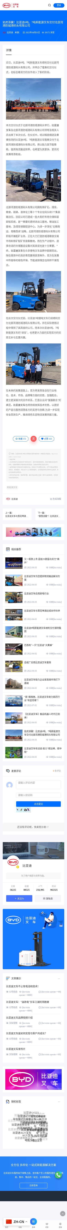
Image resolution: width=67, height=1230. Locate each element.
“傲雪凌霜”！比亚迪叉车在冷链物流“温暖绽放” (50, 516)
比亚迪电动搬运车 (31, 1121)
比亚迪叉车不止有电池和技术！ (23, 986)
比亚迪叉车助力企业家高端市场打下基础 (42, 681)
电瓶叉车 (30, 1135)
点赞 (48, 439)
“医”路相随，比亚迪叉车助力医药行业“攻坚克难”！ (42, 699)
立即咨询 (33, 1185)
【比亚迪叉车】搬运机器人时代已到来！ (42, 716)
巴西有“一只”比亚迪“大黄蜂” (38, 645)
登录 (59, 5)
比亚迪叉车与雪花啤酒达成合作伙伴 (17, 516)
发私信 (49, 898)
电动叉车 (37, 1135)
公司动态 (13, 992)
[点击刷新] (23, 809)
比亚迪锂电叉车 (39, 1142)
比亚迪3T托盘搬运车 (37, 1123)
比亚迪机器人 (40, 1131)
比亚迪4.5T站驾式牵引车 (32, 1112)
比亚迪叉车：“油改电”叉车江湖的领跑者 (27, 1002)
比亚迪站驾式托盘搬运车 (35, 1117)
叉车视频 (13, 1023)
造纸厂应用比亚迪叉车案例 (37, 662)
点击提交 (38, 804)
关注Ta (20, 898)
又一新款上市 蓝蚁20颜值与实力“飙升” (41, 561)
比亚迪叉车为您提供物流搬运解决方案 (42, 578)
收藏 (22, 439)
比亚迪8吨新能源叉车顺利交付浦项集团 (42, 630)
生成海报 (56, 499)
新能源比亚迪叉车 (35, 1140)
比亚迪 (10, 32)
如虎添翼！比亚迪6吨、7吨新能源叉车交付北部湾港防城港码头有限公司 (42, 733)
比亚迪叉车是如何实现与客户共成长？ (26, 1033)
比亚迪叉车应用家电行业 (36, 593)
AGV (34, 1128)
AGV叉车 (27, 1128)
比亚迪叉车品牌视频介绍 (19, 1017)
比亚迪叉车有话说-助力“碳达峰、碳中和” (43, 750)
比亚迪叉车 (17, 250)
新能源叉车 (12, 487)
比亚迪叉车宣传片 (15, 1049)
